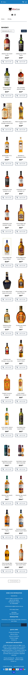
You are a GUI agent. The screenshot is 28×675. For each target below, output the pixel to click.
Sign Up (24, 624)
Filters (24, 31)
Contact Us (14, 640)
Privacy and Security (14, 632)
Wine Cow (9, 666)
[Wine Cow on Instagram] (15, 15)
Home (2, 19)
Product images (14, 638)
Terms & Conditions (14, 636)
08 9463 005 (15, 614)
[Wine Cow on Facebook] (12, 15)
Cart (25, 2)
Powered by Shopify (19, 666)
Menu (4, 2)
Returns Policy (14, 634)
